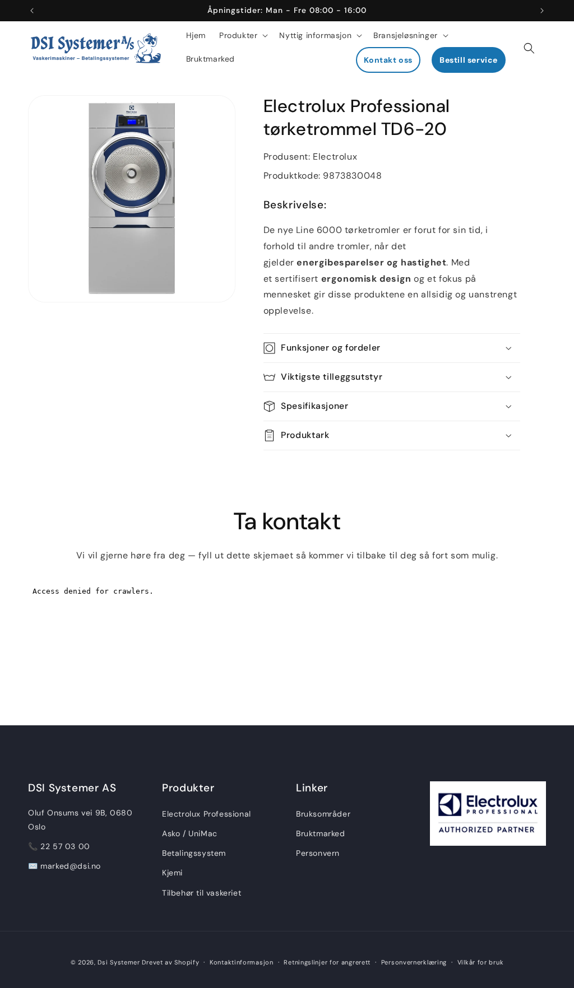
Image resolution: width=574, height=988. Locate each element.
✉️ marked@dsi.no (64, 866)
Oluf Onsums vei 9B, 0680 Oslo (80, 820)
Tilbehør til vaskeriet (201, 893)
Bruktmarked (320, 833)
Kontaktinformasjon (242, 962)
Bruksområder (323, 814)
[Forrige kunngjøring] (32, 10)
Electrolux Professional (206, 814)
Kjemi (172, 873)
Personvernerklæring (414, 962)
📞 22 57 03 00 (59, 846)
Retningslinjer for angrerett (327, 962)
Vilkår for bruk (480, 962)
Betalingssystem (194, 853)
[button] (242, 35)
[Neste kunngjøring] (542, 10)
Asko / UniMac (189, 833)
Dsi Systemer (119, 962)
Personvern (318, 853)
